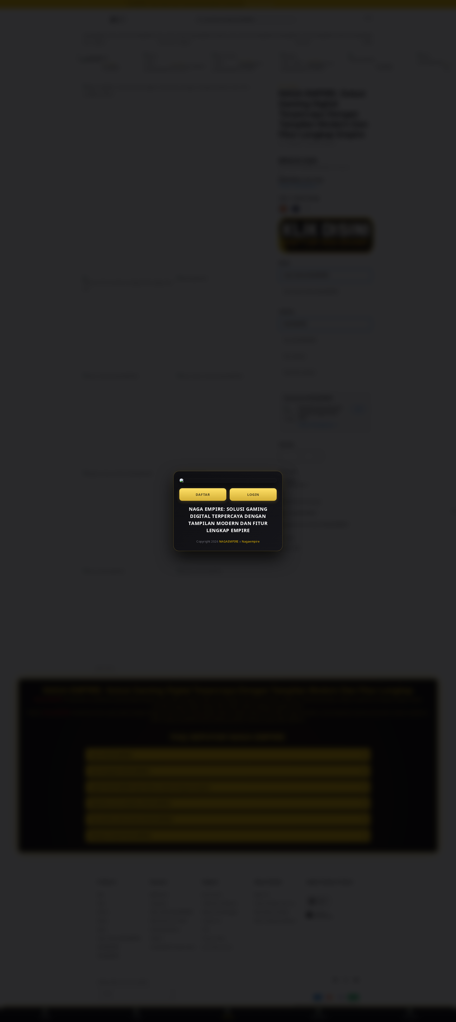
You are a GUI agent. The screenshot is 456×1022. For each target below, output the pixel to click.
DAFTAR (203, 494)
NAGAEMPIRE (229, 541)
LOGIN (253, 494)
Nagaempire (251, 541)
